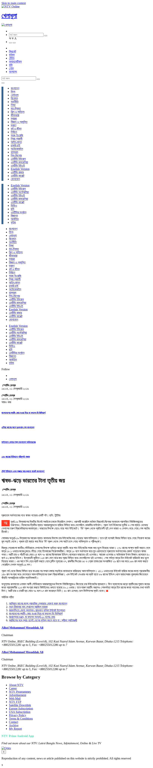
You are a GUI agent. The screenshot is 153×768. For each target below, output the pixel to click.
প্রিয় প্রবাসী (16, 138)
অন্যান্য (13, 71)
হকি (11, 65)
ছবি (12, 209)
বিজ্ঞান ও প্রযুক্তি (19, 121)
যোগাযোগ (15, 179)
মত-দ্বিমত (16, 108)
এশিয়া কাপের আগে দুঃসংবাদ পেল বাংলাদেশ (17, 427)
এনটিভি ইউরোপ (18, 158)
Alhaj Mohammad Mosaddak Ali (22, 627)
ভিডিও (14, 205)
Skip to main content (13, 3)
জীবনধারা (15, 115)
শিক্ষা (13, 105)
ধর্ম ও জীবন (16, 128)
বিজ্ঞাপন (14, 215)
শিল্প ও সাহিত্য (17, 111)
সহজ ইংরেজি (17, 135)
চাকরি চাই (15, 145)
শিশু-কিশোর (16, 155)
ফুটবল (12, 54)
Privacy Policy (17, 715)
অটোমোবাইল (17, 148)
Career (13, 688)
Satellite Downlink (20, 705)
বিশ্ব (13, 91)
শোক (11, 68)
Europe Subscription (21, 708)
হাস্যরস (14, 152)
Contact (13, 722)
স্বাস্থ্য (14, 118)
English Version (20, 169)
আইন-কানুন (16, 142)
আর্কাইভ (15, 219)
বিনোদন (14, 98)
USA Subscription (19, 711)
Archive (13, 725)
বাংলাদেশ (15, 88)
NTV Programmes (20, 691)
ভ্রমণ (13, 125)
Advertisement (17, 695)
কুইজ (13, 222)
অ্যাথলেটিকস (15, 61)
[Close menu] (2, 83)
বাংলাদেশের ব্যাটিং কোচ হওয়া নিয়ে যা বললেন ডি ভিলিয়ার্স (23, 412)
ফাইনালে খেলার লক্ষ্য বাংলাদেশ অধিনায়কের (18, 442)
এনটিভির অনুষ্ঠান (18, 212)
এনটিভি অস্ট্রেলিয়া (20, 192)
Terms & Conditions (21, 718)
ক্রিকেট (12, 51)
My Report (15, 728)
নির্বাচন (14, 132)
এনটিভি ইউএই (18, 165)
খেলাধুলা (9, 15)
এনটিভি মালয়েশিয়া (19, 162)
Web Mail (15, 698)
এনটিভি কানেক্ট (17, 175)
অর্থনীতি (14, 101)
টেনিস (11, 58)
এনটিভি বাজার (17, 172)
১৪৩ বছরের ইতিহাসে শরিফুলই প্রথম (15, 456)
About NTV (16, 685)
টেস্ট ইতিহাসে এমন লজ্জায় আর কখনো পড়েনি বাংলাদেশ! (23, 471)
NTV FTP (15, 701)
